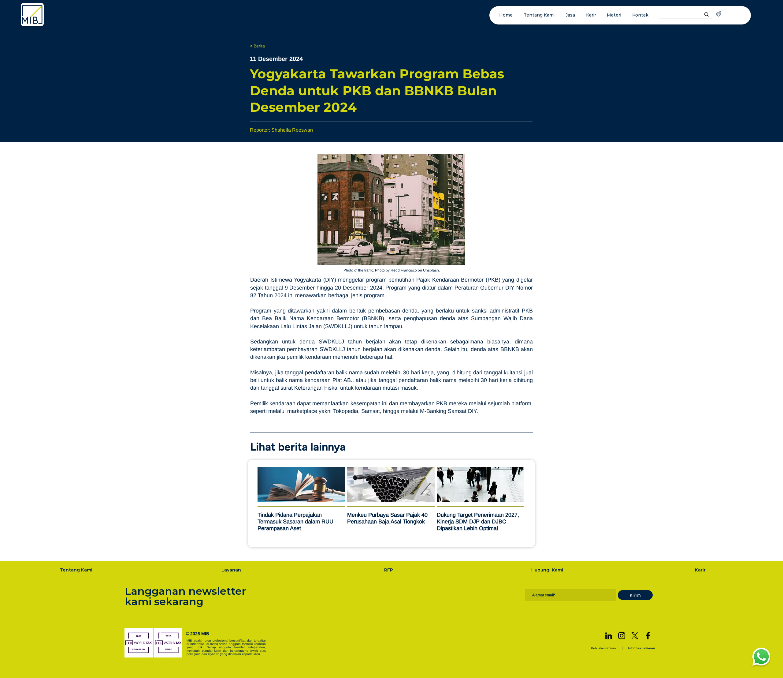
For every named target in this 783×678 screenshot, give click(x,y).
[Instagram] (621, 635)
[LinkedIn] (608, 635)
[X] (635, 635)
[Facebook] (648, 635)
